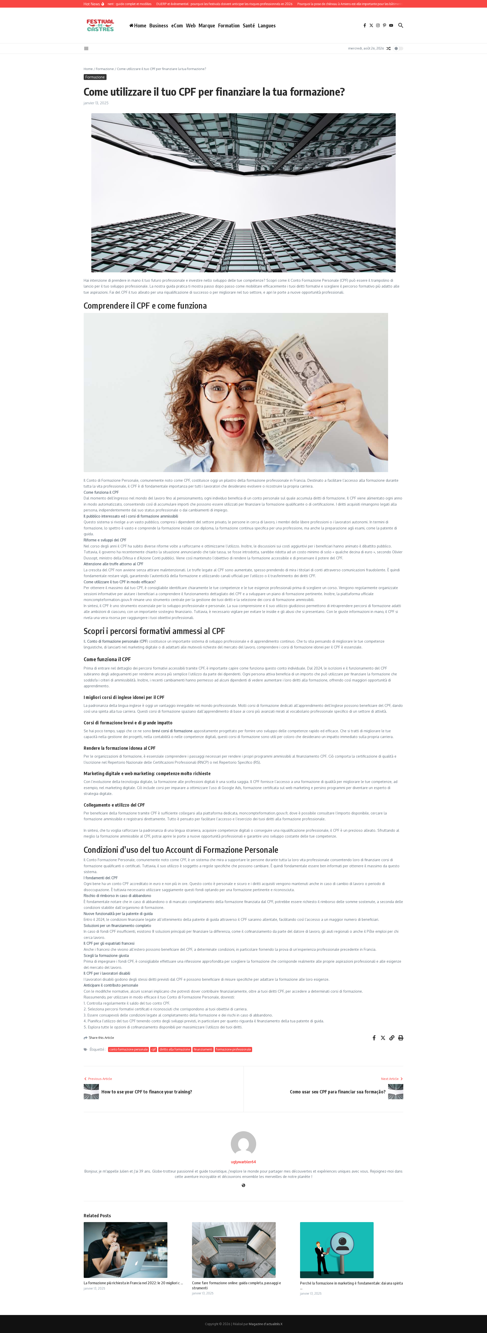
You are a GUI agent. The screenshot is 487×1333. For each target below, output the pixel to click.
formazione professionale (233, 1049)
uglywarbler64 (243, 1161)
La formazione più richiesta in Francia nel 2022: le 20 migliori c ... (133, 1282)
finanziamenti (203, 1049)
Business (158, 25)
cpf (153, 1049)
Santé (249, 25)
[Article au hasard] (389, 48)
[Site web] (243, 1186)
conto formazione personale (128, 1049)
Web (191, 25)
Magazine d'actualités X (265, 1324)
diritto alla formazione (175, 1049)
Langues (267, 25)
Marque (207, 25)
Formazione (105, 69)
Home (88, 69)
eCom (177, 25)
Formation (229, 25)
